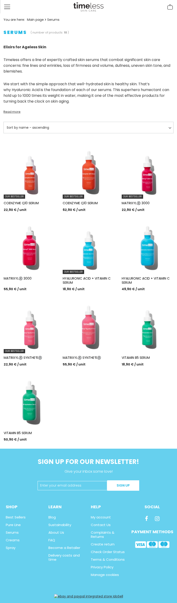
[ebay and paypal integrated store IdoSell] (88, 596)
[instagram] (157, 518)
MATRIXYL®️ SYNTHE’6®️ (23, 358)
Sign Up (123, 485)
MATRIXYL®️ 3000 (136, 203)
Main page (35, 19)
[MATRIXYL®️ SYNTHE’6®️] (88, 324)
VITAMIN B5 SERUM (136, 358)
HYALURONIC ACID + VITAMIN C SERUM (87, 280)
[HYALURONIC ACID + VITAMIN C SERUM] (147, 245)
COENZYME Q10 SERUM (21, 203)
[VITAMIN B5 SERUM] (147, 324)
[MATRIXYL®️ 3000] (29, 245)
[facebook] (146, 518)
